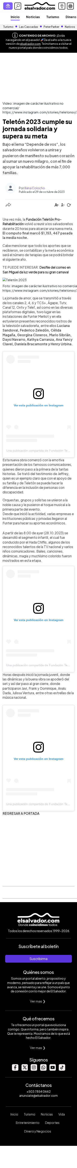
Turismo (52, 17)
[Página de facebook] (15, 1069)
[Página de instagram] (33, 1069)
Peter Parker (52, 26)
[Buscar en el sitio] (17, 6)
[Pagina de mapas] (61, 6)
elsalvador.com (30, 43)
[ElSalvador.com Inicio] (40, 5)
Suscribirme (38, 958)
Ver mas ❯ (38, 1001)
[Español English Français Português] (70, 6)
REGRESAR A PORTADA (21, 813)
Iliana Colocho (34, 188)
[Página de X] (24, 1069)
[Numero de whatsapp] (43, 1069)
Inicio (15, 17)
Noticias (33, 17)
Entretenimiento (28, 1123)
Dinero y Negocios (37, 1131)
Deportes (52, 1123)
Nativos (70, 26)
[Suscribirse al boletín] (8, 6)
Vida (61, 1114)
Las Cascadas (28, 26)
